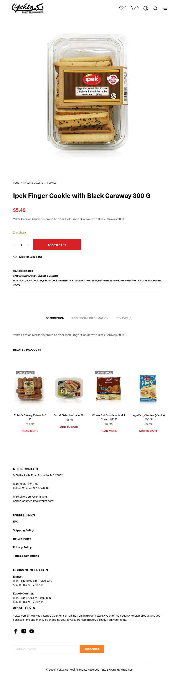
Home (16, 182)
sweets (157, 280)
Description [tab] (55, 318)
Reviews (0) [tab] (124, 318)
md (100, 280)
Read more (30, 431)
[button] (122, 7)
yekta (16, 285)
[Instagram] (23, 631)
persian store (111, 280)
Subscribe (92, 649)
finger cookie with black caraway (64, 280)
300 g (22, 280)
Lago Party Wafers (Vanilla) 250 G (148, 417)
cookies (37, 280)
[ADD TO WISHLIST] (25, 401)
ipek (88, 280)
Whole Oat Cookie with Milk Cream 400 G (108, 417)
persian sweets (129, 280)
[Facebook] (15, 631)
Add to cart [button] (69, 426)
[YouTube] (31, 631)
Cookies (51, 182)
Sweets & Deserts (33, 182)
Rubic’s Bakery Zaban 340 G (30, 417)
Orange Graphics (121, 669)
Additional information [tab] (90, 318)
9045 (29, 280)
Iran (94, 280)
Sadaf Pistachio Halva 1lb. (69, 415)
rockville (146, 280)
